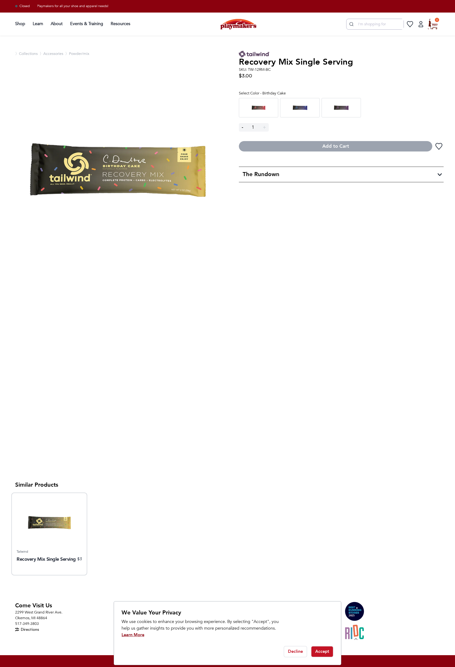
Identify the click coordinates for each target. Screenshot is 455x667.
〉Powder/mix (77, 53)
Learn (38, 24)
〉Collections (26, 53)
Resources (120, 24)
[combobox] (375, 24)
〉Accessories (51, 53)
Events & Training (86, 24)
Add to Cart (335, 146)
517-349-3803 (27, 623)
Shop (20, 24)
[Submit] (350, 24)
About (57, 24)
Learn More (133, 635)
